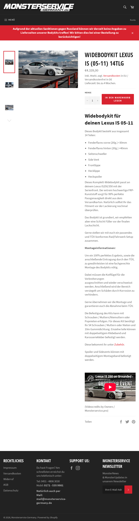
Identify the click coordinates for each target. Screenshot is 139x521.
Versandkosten (111, 75)
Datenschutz (10, 490)
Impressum (10, 468)
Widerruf (8, 479)
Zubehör (119, 344)
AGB (5, 485)
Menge (88, 92)
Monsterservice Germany (23, 517)
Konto (133, 20)
